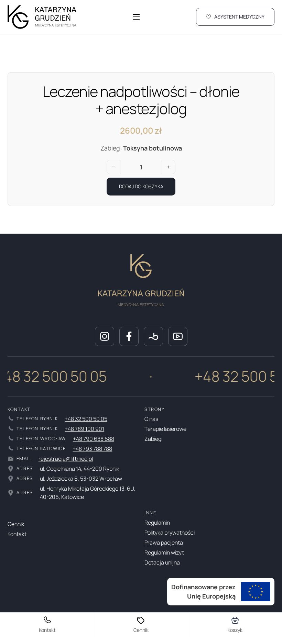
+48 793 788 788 (92, 448)
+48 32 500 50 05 (86, 419)
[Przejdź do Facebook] (129, 336)
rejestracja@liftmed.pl (66, 458)
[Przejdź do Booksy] (153, 336)
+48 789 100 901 (84, 429)
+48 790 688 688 (93, 439)
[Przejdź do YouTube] (178, 336)
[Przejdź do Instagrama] (104, 336)
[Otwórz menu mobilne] (136, 17)
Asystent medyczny (239, 16)
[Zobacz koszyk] (235, 625)
